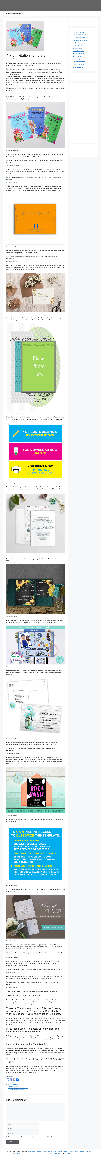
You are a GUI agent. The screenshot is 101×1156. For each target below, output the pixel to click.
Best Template (89, 1151)
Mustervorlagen (68, 1153)
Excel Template (79, 1151)
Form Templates (78, 48)
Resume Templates (79, 61)
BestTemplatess (14, 13)
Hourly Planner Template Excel (16, 1089)
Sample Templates (13, 1084)
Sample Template (69, 1151)
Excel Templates (78, 45)
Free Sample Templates (35, 1151)
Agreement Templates (80, 35)
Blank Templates (78, 43)
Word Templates (78, 67)
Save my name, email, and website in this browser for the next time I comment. (33, 1137)
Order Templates (78, 59)
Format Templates (78, 51)
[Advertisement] (84, 114)
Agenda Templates (79, 32)
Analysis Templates (79, 37)
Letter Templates (78, 56)
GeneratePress (17, 1153)
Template (16, 1086)
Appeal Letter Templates (80, 40)
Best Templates (58, 1151)
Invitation (10, 1086)
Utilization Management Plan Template (18, 1088)
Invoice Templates (78, 53)
